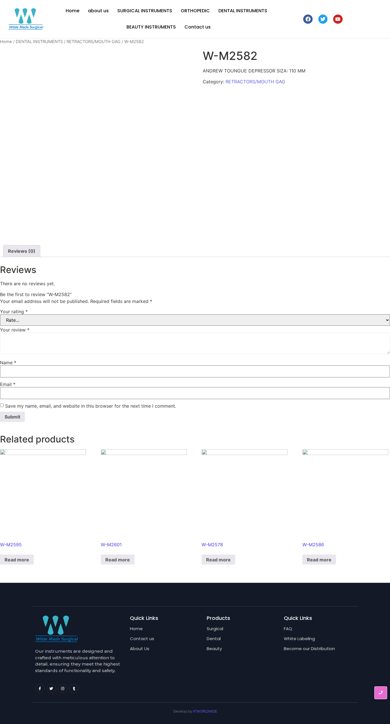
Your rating (14, 311)
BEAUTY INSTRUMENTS (151, 27)
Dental (214, 639)
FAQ (288, 629)
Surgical (215, 629)
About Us (139, 649)
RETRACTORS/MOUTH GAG (93, 41)
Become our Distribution (309, 649)
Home (72, 10)
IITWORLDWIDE (205, 711)
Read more (17, 560)
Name (8, 362)
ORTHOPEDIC (195, 10)
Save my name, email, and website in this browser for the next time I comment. (90, 406)
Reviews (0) (21, 251)
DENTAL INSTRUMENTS (242, 10)
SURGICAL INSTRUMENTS (144, 10)
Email (7, 384)
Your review (14, 329)
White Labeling (299, 639)
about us (98, 10)
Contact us (197, 27)
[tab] (21, 251)
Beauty (214, 649)
